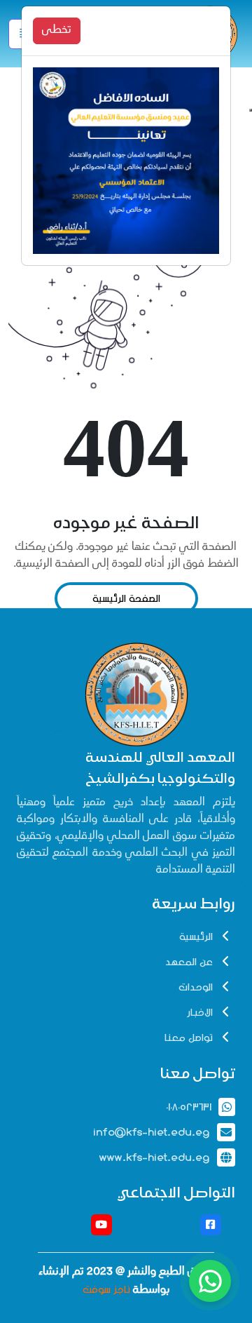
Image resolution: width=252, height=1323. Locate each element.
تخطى (56, 30)
